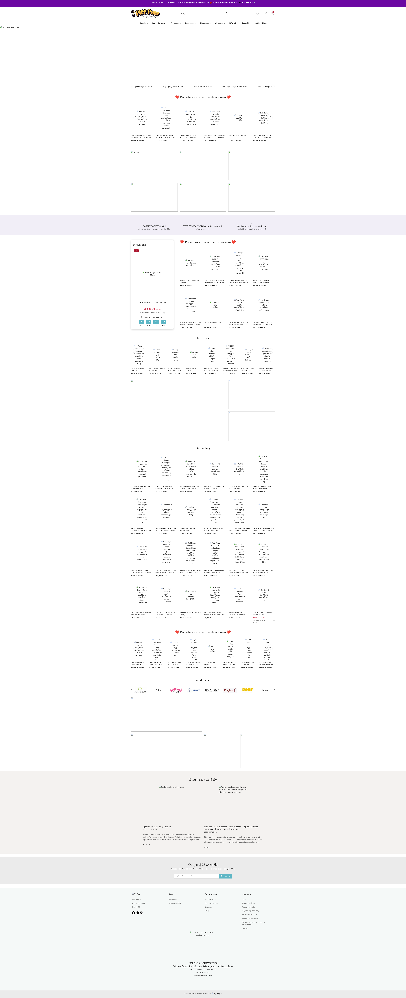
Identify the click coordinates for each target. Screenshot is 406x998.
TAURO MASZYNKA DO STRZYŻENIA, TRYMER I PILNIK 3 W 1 (188, 136)
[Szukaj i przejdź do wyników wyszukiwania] (226, 13)
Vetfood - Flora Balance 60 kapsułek (189, 281)
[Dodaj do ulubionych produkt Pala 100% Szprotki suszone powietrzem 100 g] (223, 457)
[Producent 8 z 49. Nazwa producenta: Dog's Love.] (158, 690)
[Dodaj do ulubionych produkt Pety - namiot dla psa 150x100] (169, 251)
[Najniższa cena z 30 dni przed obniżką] (164, 313)
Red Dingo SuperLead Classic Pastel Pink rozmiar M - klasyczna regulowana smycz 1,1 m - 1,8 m (263, 571)
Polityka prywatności (250, 914)
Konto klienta (210, 899)
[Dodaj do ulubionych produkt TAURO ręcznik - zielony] (199, 347)
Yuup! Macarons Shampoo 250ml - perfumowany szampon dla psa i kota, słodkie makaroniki (166, 136)
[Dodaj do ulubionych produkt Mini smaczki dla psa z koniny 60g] (162, 347)
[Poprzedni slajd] (4, 55)
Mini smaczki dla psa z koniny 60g (157, 369)
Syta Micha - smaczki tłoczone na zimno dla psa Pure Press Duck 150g (215, 136)
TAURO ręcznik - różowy (237, 135)
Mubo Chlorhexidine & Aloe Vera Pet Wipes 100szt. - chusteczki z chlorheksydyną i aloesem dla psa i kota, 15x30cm (214, 529)
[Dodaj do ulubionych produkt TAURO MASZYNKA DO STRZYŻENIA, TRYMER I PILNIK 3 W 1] (199, 106)
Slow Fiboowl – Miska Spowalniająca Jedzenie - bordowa (237, 613)
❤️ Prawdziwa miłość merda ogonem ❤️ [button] (203, 97)
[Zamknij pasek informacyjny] (274, 3)
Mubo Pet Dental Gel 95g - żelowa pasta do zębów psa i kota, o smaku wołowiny (190, 487)
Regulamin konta (248, 907)
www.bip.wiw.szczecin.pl (203, 975)
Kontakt (245, 928)
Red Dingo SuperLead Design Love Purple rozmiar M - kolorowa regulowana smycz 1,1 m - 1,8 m (215, 571)
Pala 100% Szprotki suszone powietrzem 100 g (214, 487)
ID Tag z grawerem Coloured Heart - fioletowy (247, 369)
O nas (244, 899)
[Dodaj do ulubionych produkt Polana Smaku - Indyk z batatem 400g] (199, 499)
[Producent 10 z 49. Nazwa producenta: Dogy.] (194, 690)
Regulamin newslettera (250, 918)
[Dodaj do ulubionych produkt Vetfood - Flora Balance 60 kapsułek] (199, 251)
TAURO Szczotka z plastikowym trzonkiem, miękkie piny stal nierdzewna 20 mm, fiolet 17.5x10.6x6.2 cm (142, 529)
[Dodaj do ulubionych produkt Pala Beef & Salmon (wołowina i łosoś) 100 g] (199, 583)
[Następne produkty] (270, 116)
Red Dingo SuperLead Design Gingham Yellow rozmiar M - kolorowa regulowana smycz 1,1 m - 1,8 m (166, 571)
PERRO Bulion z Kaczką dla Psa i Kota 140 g (238, 487)
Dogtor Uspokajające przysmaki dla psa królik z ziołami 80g (266, 369)
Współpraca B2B (175, 903)
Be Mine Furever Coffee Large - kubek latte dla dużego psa (263, 529)
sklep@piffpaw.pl (138, 903)
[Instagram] (137, 912)
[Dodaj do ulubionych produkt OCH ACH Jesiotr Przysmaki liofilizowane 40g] (272, 583)
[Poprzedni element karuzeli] (132, 690)
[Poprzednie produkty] (136, 116)
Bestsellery (173, 899)
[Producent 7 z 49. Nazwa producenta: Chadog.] (140, 690)
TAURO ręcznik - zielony (192, 369)
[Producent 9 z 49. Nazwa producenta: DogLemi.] (176, 690)
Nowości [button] (203, 338)
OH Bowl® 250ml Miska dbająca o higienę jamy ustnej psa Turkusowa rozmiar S (214, 613)
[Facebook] (133, 912)
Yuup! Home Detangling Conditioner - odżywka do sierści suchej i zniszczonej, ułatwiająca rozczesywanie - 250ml (165, 487)
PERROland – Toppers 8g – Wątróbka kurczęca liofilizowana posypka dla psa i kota (141, 487)
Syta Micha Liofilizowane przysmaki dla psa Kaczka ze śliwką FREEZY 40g (141, 571)
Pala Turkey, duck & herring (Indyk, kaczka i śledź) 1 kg (262, 136)
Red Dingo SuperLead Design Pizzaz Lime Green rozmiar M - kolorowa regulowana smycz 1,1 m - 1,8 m (191, 571)
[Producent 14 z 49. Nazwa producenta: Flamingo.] (266, 690)
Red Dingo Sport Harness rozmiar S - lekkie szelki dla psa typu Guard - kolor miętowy (266, 663)
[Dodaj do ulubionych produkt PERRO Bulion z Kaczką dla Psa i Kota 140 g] (248, 457)
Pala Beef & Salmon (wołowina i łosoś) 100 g (190, 613)
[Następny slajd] (401, 55)
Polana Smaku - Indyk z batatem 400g (188, 529)
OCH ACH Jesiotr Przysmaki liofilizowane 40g (262, 613)
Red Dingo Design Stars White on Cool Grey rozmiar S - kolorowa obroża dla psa (141, 613)
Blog (207, 911)
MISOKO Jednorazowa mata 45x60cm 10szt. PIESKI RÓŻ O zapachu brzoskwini (230, 369)
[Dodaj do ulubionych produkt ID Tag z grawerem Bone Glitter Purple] (181, 347)
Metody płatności (212, 903)
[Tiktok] (141, 912)
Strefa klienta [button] (211, 894)
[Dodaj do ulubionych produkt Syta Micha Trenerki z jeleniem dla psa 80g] (217, 347)
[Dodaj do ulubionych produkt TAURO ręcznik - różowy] (248, 106)
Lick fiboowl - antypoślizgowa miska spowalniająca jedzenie (166, 529)
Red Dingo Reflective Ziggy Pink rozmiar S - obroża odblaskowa (165, 613)
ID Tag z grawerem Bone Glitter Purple (174, 369)
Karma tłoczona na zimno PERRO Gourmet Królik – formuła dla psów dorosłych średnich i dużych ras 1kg (262, 487)
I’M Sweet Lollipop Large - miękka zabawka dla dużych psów (262, 323)
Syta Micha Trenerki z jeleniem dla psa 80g (211, 369)
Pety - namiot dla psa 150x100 (152, 302)
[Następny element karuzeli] (273, 690)
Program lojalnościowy (250, 911)
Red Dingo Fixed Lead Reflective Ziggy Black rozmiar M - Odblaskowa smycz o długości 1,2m (239, 571)
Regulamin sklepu (248, 903)
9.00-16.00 (136, 907)
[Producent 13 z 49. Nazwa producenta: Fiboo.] (248, 690)
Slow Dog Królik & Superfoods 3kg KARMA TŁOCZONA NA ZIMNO (214, 281)
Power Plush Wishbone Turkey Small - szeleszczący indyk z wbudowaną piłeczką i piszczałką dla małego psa (239, 529)
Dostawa (208, 907)
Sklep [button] (171, 894)
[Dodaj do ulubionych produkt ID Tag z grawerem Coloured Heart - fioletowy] (254, 347)
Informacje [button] (246, 894)
